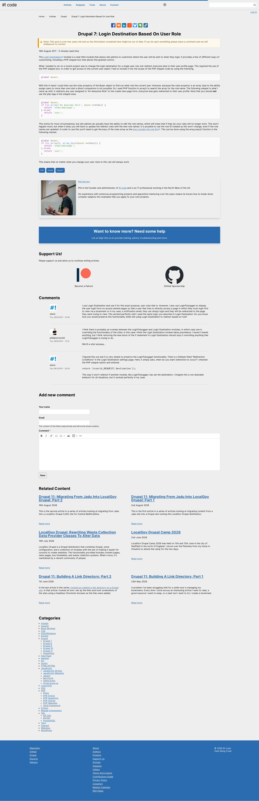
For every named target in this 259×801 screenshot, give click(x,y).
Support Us (98, 758)
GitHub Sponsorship (174, 286)
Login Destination (52, 57)
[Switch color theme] (164, 4)
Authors (97, 751)
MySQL (46, 718)
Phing (46, 693)
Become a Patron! (84, 286)
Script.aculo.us (50, 683)
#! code (9, 4)
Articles (67, 5)
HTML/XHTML (48, 665)
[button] (146, 25)
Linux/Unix (46, 685)
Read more (44, 523)
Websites (45, 728)
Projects (97, 755)
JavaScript (46, 668)
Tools (92, 5)
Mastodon (35, 748)
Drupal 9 (47, 646)
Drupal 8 (47, 643)
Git (42, 660)
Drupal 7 (60, 170)
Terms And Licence (102, 773)
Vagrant (45, 725)
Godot (44, 663)
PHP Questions (50, 698)
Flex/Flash (46, 656)
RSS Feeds (98, 791)
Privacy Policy (100, 780)
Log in (254, 12)
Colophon (98, 783)
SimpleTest (48, 653)
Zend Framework (51, 705)
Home (41, 16)
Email (41, 417)
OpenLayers (49, 680)
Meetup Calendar (101, 787)
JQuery (46, 675)
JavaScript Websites (53, 673)
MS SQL (47, 715)
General (45, 658)
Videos (96, 769)
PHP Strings (49, 700)
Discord (34, 758)
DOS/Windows (48, 633)
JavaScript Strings (52, 670)
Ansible (44, 623)
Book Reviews (48, 628)
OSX (43, 688)
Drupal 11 (47, 651)
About (102, 5)
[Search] (255, 5)
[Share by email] (119, 25)
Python (44, 708)
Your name (44, 407)
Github (33, 751)
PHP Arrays (49, 695)
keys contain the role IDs (145, 129)
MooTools (48, 678)
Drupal (64, 16)
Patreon (34, 762)
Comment (44, 430)
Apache (45, 626)
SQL (43, 713)
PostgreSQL (49, 720)
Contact (114, 5)
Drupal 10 (48, 648)
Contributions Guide (103, 776)
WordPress (46, 730)
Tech (43, 723)
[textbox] (129, 454)
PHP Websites (50, 703)
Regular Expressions (51, 710)
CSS (43, 631)
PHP (42, 170)
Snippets (80, 5)
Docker (44, 635)
